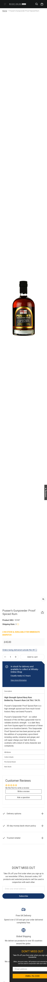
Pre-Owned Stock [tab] (10, 762)
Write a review (23, 791)
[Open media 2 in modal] (23, 308)
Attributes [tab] (7, 752)
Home (4, 11)
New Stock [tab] (7, 767)
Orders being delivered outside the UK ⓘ (19, 650)
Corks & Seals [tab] (8, 757)
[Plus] (15, 657)
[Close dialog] (45, 948)
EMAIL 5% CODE (24, 976)
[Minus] (5, 657)
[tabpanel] (23, 722)
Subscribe (23, 896)
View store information (19, 680)
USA (29, 860)
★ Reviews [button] (46, 492)
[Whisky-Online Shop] (17, 4)
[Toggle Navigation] (5, 4)
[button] (36, 4)
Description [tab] (8, 691)
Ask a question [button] (23, 797)
